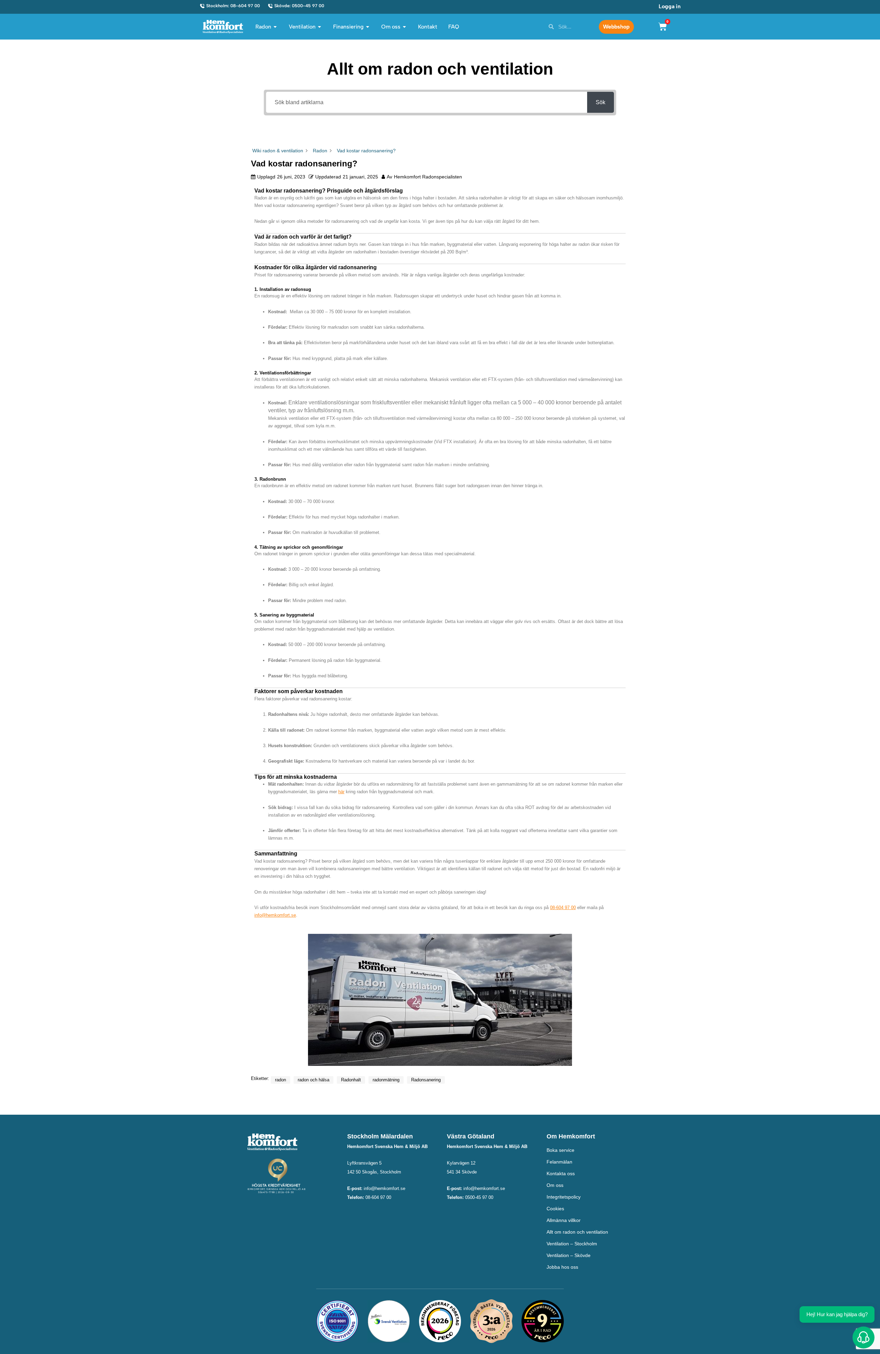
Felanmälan (559, 1162)
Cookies (555, 1208)
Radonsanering (426, 1079)
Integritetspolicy (564, 1197)
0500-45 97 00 (479, 1197)
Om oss (555, 1185)
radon (280, 1079)
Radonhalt (351, 1079)
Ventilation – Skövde (569, 1255)
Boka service (560, 1150)
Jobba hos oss (562, 1267)
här (341, 791)
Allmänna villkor (564, 1220)
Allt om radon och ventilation (577, 1232)
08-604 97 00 (563, 907)
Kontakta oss (561, 1173)
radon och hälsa (313, 1079)
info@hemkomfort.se (275, 915)
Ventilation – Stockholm (572, 1243)
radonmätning (386, 1079)
